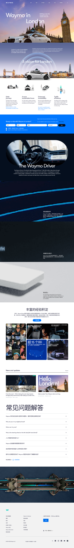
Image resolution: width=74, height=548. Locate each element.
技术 (36, 2)
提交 (62, 125)
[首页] (9, 2)
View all (66, 370)
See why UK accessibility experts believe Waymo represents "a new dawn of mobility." (44, 108)
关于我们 (42, 2)
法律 (7, 522)
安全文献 (25, 525)
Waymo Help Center (9, 529)
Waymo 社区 (8, 527)
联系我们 (25, 527)
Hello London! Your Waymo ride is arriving (49, 394)
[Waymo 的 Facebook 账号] (61, 540)
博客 (7, 518)
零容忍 (24, 522)
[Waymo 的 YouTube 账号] (64, 540)
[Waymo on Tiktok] (67, 540)
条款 (24, 520)
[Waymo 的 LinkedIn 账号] (55, 540)
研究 (7, 520)
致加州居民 (8, 532)
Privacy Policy (61, 121)
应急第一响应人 (9, 525)
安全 (49, 2)
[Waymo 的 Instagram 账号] (58, 540)
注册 (46, 520)
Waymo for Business (27, 516)
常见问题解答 (8, 516)
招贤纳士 (61, 2)
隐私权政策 (25, 518)
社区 (55, 2)
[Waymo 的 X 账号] (52, 540)
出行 (31, 2)
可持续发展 (25, 529)
